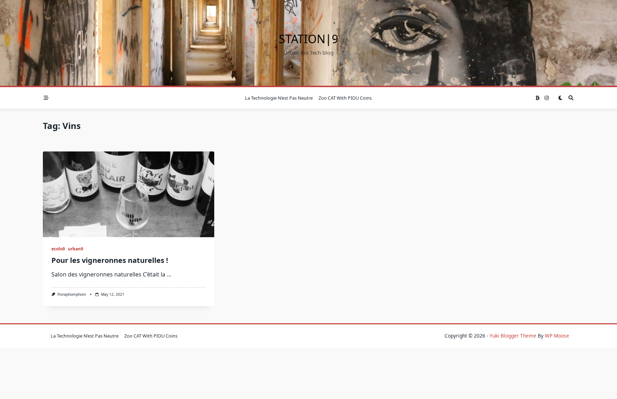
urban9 (75, 249)
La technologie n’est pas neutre (279, 98)
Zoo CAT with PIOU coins (345, 98)
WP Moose (557, 335)
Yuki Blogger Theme (513, 335)
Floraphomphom (71, 294)
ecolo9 (58, 249)
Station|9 (308, 38)
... (169, 274)
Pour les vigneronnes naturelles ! (109, 260)
